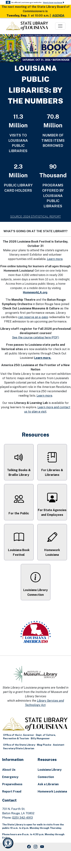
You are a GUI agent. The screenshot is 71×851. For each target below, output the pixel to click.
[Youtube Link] (42, 847)
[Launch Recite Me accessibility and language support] (8, 843)
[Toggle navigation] (60, 26)
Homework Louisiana (52, 791)
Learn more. (42, 358)
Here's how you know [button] (52, 2)
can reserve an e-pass (33, 317)
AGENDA (58, 15)
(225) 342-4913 (22, 817)
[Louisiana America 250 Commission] (35, 632)
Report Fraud (11, 791)
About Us (8, 769)
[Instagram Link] (35, 847)
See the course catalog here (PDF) (35, 337)
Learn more (55, 259)
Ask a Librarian (48, 784)
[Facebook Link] (29, 847)
